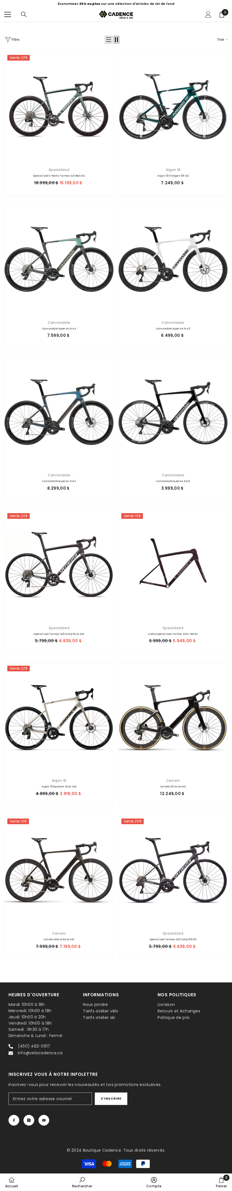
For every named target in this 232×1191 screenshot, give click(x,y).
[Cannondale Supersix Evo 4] (59, 259)
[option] (116, 3)
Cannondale (59, 322)
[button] (108, 39)
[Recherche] (23, 14)
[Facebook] (13, 1120)
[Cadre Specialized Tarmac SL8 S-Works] (173, 564)
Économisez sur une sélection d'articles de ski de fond (116, 3)
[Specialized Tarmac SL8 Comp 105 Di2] (173, 870)
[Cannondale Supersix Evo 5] (173, 259)
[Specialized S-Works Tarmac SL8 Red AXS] (59, 106)
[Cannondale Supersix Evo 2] (59, 411)
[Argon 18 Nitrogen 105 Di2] (173, 106)
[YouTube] (43, 1120)
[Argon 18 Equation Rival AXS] (59, 717)
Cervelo (173, 780)
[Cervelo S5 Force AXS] (173, 717)
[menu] (7, 14)
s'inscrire (111, 1098)
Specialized (59, 169)
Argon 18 (173, 169)
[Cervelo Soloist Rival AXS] (59, 870)
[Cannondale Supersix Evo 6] (173, 411)
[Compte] (208, 14)
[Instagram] (28, 1120)
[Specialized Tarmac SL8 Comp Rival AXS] (59, 564)
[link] (82, 1182)
